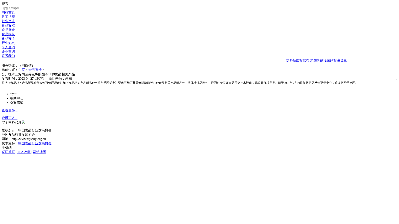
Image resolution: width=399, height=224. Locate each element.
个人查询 (8, 47)
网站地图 (39, 152)
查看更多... (9, 110)
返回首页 (8, 152)
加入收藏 (24, 152)
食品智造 (8, 30)
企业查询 (8, 51)
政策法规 (8, 16)
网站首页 (8, 12)
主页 (21, 70)
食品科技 (8, 34)
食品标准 (8, 25)
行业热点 (8, 43)
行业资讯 (8, 21)
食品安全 (8, 38)
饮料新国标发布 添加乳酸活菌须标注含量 (313, 60)
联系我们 (8, 56)
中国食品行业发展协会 (35, 143)
